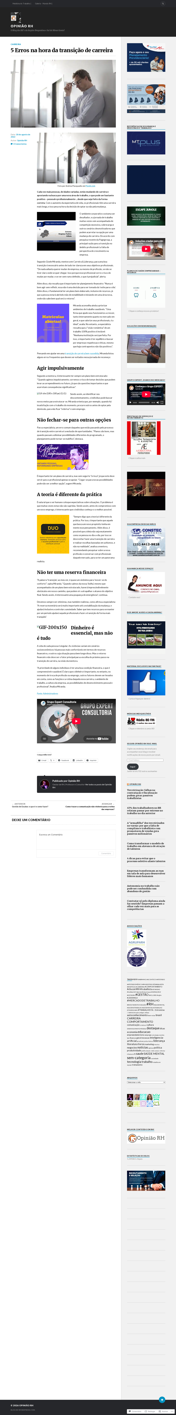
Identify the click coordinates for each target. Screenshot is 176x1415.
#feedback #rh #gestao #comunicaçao (139, 992)
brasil (159, 1015)
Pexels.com (90, 186)
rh (135, 1054)
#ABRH (135, 979)
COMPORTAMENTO (140, 1021)
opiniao (150, 1048)
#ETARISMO (156, 989)
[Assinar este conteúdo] (128, 784)
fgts (128, 1038)
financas (133, 1038)
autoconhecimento (137, 1015)
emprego (148, 1035)
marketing (149, 1044)
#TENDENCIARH (132, 1010)
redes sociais (155, 1051)
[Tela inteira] (162, 402)
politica (158, 1047)
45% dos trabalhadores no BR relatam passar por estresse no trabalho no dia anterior (145, 811)
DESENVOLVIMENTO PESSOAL (136, 1029)
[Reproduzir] (130, 402)
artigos (141, 1013)
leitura (150, 1041)
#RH (149, 1004)
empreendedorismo (135, 1035)
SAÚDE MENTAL (154, 1053)
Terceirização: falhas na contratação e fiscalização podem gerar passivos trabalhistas (142, 794)
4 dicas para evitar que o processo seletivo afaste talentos (146, 860)
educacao (144, 1032)
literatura (132, 1044)
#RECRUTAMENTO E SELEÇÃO (136, 1005)
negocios (132, 1047)
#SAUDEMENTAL (159, 1005)
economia (132, 1031)
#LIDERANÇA (132, 998)
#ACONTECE (151, 979)
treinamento (137, 1065)
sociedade (154, 1058)
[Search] (163, 3)
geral (138, 1038)
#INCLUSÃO (152, 995)
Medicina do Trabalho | (22, 3)
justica (146, 1041)
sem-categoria (139, 1057)
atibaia (147, 1012)
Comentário (106, 853)
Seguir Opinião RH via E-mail (142, 744)
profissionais (145, 1051)
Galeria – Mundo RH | (43, 3)
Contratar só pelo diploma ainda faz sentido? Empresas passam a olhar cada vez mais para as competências (146, 905)
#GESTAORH (131, 995)
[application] (146, 394)
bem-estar (151, 1015)
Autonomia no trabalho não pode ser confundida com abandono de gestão (143, 889)
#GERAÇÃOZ (156, 992)
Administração (133, 1013)
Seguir (133, 766)
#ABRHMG (142, 979)
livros (141, 1044)
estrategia (155, 1035)
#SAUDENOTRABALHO (134, 1008)
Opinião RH (22, 26)
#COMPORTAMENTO (153, 987)
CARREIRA (16, 44)
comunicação (133, 1024)
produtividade (134, 1050)
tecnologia (134, 1061)
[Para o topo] (162, 1400)
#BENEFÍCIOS (131, 987)
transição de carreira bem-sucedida (82, 353)
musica (156, 1044)
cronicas (143, 1025)
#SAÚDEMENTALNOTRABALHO (152, 1008)
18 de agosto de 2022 (20, 135)
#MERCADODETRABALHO (143, 1000)
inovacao (145, 1037)
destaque (153, 1028)
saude (139, 1053)
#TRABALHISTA (145, 1010)
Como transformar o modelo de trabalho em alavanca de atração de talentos (146, 846)
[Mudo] (158, 402)
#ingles (159, 995)
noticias (142, 1047)
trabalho (147, 1061)
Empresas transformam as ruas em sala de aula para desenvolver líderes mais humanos (146, 874)
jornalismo (140, 1041)
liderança (159, 1040)
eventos (161, 1035)
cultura (150, 1024)
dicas (162, 1028)
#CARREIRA (140, 987)
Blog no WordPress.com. (23, 1410)
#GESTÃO (141, 994)
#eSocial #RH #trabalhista (139, 989)
